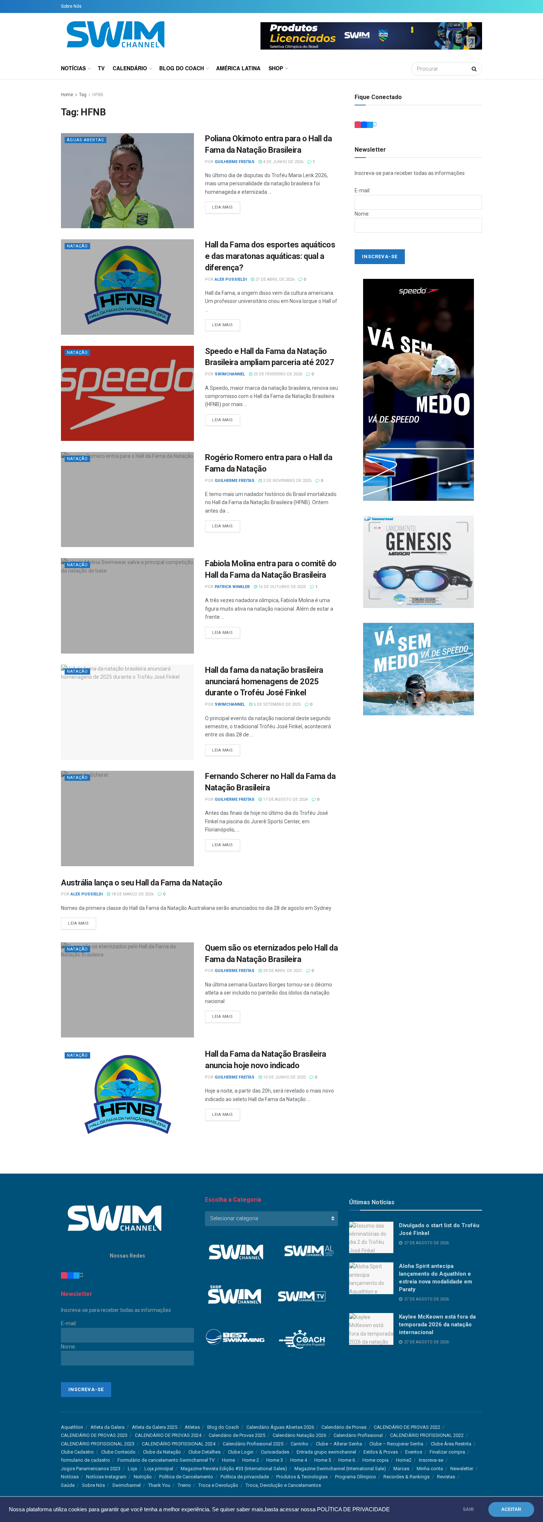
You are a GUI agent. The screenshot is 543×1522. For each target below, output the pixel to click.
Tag (82, 94)
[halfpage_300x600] (418, 389)
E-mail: (362, 190)
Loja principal (158, 1468)
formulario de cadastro (85, 1460)
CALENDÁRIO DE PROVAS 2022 (407, 1427)
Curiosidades (275, 1452)
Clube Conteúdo (118, 1452)
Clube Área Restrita (451, 1444)
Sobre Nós (71, 6)
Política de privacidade (245, 1476)
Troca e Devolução (218, 1485)
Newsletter (461, 1468)
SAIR (468, 1509)
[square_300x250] (418, 669)
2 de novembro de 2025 (286, 480)
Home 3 (274, 1460)
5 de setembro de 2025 (276, 704)
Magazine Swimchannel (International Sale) (340, 1468)
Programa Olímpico (355, 1476)
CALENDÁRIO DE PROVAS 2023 (94, 1435)
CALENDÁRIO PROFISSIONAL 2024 (178, 1444)
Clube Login (240, 1452)
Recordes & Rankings (406, 1476)
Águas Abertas (85, 140)
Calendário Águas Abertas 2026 (280, 1427)
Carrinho (299, 1444)
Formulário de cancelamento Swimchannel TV (166, 1460)
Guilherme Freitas (235, 161)
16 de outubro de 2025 (281, 586)
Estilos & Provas (380, 1452)
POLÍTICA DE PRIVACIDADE (353, 1509)
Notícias (73, 68)
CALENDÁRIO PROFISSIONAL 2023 (97, 1444)
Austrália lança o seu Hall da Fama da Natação (141, 882)
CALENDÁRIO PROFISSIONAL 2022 (427, 1435)
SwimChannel (230, 374)
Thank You (159, 1485)
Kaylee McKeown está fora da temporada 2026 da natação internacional (437, 1324)
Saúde (68, 1485)
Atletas (192, 1427)
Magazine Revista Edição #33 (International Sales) (234, 1468)
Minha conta (430, 1468)
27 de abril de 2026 (274, 279)
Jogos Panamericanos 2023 (90, 1468)
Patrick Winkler (232, 586)
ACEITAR (511, 1509)
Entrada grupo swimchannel (326, 1452)
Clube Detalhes (204, 1452)
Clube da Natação (162, 1452)
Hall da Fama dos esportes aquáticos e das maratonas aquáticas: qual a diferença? (270, 256)
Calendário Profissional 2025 (253, 1444)
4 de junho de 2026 (282, 161)
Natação (77, 246)
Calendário (130, 68)
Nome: (362, 214)
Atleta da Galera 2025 (154, 1427)
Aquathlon (72, 1427)
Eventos (413, 1452)
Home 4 (298, 1460)
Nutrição (143, 1476)
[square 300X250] (418, 561)
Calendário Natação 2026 (299, 1435)
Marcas (401, 1468)
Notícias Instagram (106, 1476)
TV (101, 68)
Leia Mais (222, 207)
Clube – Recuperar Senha (396, 1444)
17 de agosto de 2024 (285, 799)
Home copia (375, 1460)
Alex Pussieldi (231, 279)
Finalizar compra (447, 1452)
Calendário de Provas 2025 (237, 1435)
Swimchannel (126, 1485)
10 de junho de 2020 (283, 1077)
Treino (184, 1485)
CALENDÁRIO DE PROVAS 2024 (168, 1435)
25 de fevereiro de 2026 (277, 374)
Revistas (446, 1476)
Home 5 (322, 1460)
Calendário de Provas (343, 1427)
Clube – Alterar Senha (339, 1444)
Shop (276, 68)
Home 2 (250, 1460)
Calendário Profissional (358, 1435)
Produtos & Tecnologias (302, 1476)
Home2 (403, 1460)
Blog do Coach (181, 68)
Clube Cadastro (77, 1452)
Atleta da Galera (107, 1427)
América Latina (238, 68)
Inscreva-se (431, 1460)
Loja (132, 1468)
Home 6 (346, 1460)
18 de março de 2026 (132, 894)
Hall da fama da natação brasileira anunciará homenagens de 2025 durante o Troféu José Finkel (264, 681)
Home (67, 94)
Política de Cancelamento (186, 1476)
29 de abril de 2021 (282, 970)
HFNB (97, 94)
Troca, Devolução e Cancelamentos (283, 1485)
